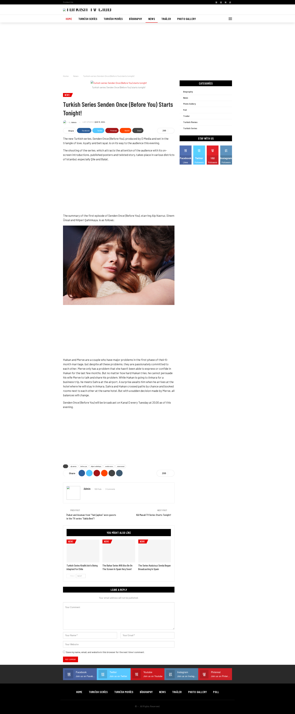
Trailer (166, 19)
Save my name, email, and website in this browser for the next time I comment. (105, 652)
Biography (135, 19)
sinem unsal (120, 466)
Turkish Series (87, 19)
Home (69, 19)
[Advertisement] (147, 48)
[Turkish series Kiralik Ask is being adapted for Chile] (83, 551)
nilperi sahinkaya (96, 466)
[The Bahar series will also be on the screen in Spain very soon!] (118, 551)
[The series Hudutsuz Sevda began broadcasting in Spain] (154, 551)
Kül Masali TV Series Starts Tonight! (153, 514)
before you (83, 466)
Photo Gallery (186, 19)
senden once (109, 466)
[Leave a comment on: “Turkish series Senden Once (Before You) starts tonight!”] (171, 130)
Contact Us (68, 2)
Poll (185, 109)
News (151, 19)
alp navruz (73, 466)
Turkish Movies (113, 19)
